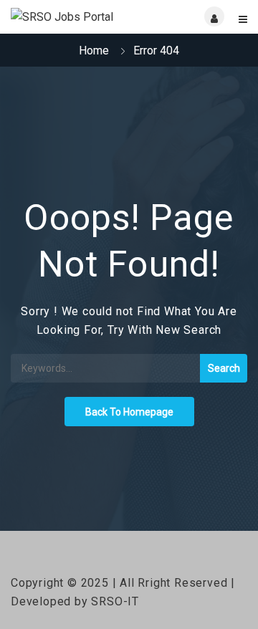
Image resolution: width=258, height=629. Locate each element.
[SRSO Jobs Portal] (70, 17)
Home (94, 50)
